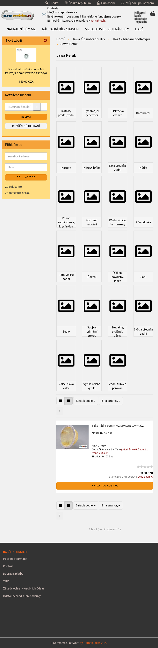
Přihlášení (107, 3)
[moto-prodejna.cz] (17, 15)
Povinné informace (15, 558)
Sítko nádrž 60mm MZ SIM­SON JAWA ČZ (118, 425)
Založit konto (13, 186)
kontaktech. (98, 20)
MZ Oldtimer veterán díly (107, 29)
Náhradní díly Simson (60, 29)
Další (139, 29)
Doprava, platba (13, 573)
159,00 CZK (26, 81)
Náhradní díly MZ (21, 29)
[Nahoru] (11, 642)
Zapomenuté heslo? (17, 193)
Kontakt (8, 566)
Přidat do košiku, (105, 485)
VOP (6, 581)
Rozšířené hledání (26, 126)
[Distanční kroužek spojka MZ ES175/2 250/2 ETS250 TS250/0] (26, 55)
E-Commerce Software (65, 642)
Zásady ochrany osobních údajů (23, 588)
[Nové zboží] (45, 40)
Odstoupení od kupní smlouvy (22, 596)
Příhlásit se (26, 177)
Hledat (53, 3)
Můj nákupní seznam (139, 3)
